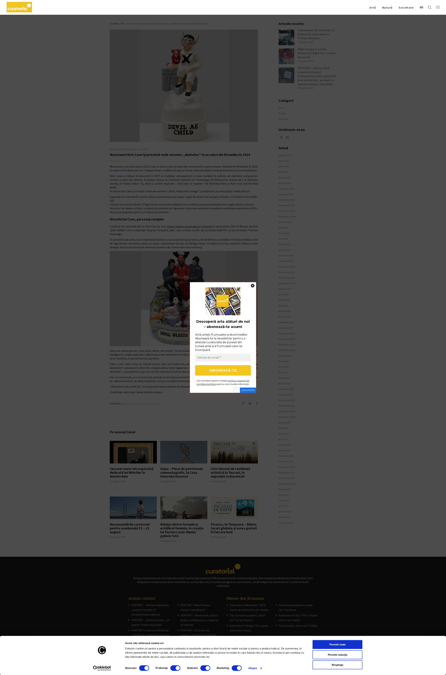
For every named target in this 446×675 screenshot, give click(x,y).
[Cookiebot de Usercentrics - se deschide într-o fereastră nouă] (102, 668)
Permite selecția (337, 654)
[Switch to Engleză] (421, 7)
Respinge (337, 664)
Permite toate (337, 644)
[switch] (175, 668)
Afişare (252, 668)
